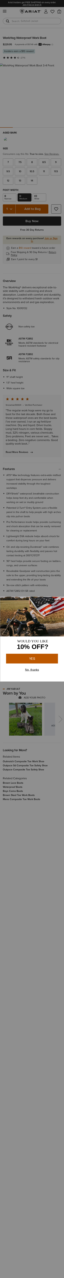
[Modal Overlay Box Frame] (32, 639)
